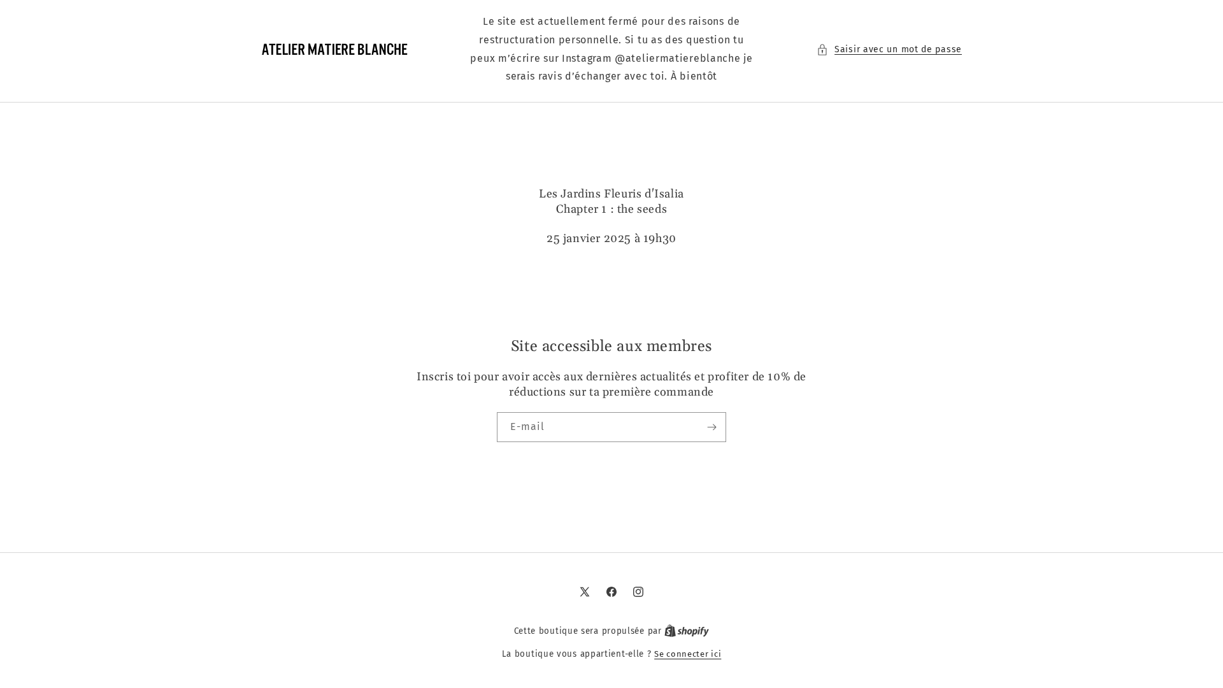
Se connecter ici (687, 654)
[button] (889, 49)
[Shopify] (686, 631)
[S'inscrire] (711, 427)
